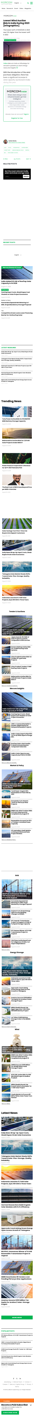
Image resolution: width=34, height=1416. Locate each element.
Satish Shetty (16, 38)
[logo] (7, 3)
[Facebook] (13, 1379)
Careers (5, 1384)
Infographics (16, 147)
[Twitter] (17, 1379)
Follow (5, 63)
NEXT (28, 159)
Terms (17, 1387)
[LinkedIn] (20, 1379)
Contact (27, 1382)
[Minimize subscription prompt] (30, 1405)
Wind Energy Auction (13, 152)
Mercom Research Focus (17, 150)
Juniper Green (24, 147)
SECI (5, 152)
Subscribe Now (10, 1413)
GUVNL (9, 147)
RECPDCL (27, 150)
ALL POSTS (17, 159)
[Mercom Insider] (10, 16)
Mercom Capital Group (17, 1384)
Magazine (28, 8)
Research (10, 8)
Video (21, 8)
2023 (5, 147)
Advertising (7, 1382)
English (16, 3)
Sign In (26, 114)
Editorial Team (17, 1382)
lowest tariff (7, 150)
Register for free (17, 118)
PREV (6, 159)
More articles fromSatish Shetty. (17, 142)
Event (16, 8)
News (3, 8)
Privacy (29, 1384)
